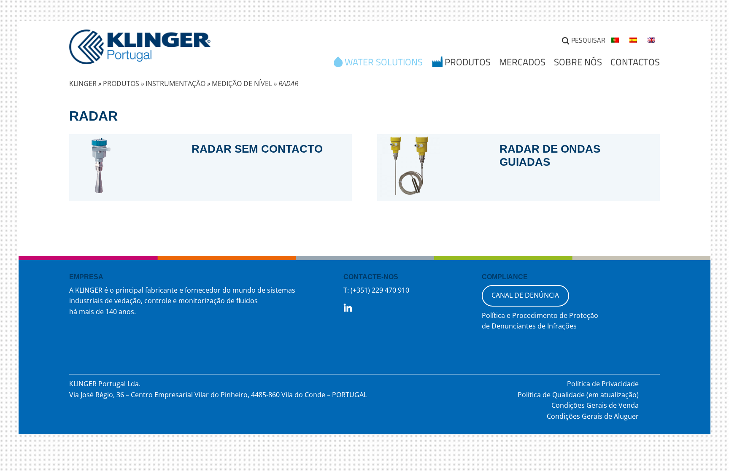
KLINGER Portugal (140, 49)
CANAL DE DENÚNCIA (525, 295)
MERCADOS (522, 62)
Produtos (468, 63)
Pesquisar (588, 40)
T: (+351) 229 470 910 (376, 290)
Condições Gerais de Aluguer (593, 416)
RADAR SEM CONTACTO (257, 149)
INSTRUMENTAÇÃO (175, 83)
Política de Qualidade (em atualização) (578, 394)
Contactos (635, 62)
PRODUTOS (121, 83)
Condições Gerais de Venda (595, 405)
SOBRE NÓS (578, 62)
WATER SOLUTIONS (384, 63)
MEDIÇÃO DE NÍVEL (242, 83)
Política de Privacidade (603, 383)
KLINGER (83, 83)
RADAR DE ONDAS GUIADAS (550, 155)
